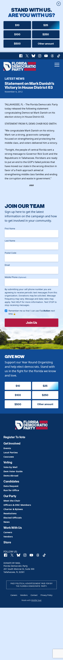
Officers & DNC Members (17, 505)
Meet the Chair (12, 500)
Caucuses (9, 456)
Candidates (11, 481)
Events (7, 448)
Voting (8, 462)
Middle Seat (36, 600)
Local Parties (11, 452)
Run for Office (11, 490)
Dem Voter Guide (13, 471)
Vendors (8, 536)
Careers (8, 532)
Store (7, 542)
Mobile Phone (15, 277)
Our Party (10, 496)
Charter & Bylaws (13, 509)
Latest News (14, 78)
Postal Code (10, 253)
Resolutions (10, 513)
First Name (10, 228)
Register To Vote (14, 437)
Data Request (11, 486)
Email (7, 265)
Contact (34, 595)
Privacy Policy (46, 595)
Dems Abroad (11, 475)
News (7, 522)
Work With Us (13, 528)
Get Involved (12, 443)
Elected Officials (13, 517)
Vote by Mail (10, 467)
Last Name (10, 240)
